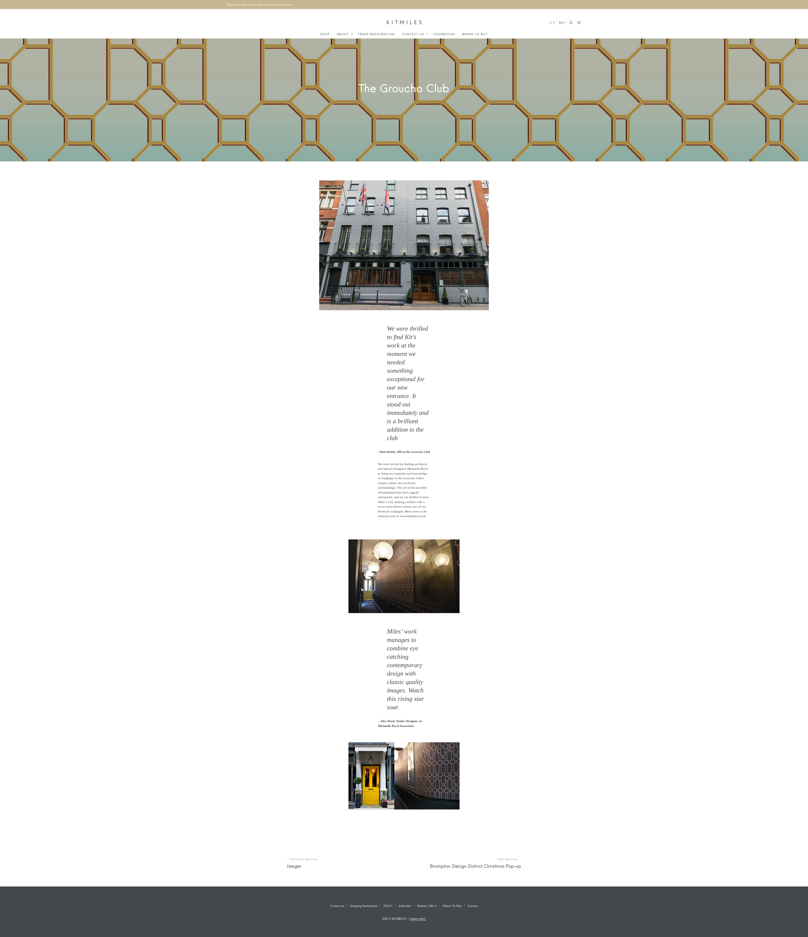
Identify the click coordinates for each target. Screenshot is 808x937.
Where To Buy (475, 34)
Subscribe (404, 906)
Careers (473, 906)
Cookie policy (417, 918)
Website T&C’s (427, 906)
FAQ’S (388, 906)
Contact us (413, 34)
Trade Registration (376, 34)
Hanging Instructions (364, 906)
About (343, 34)
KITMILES (405, 22)
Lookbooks (444, 34)
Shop (325, 34)
